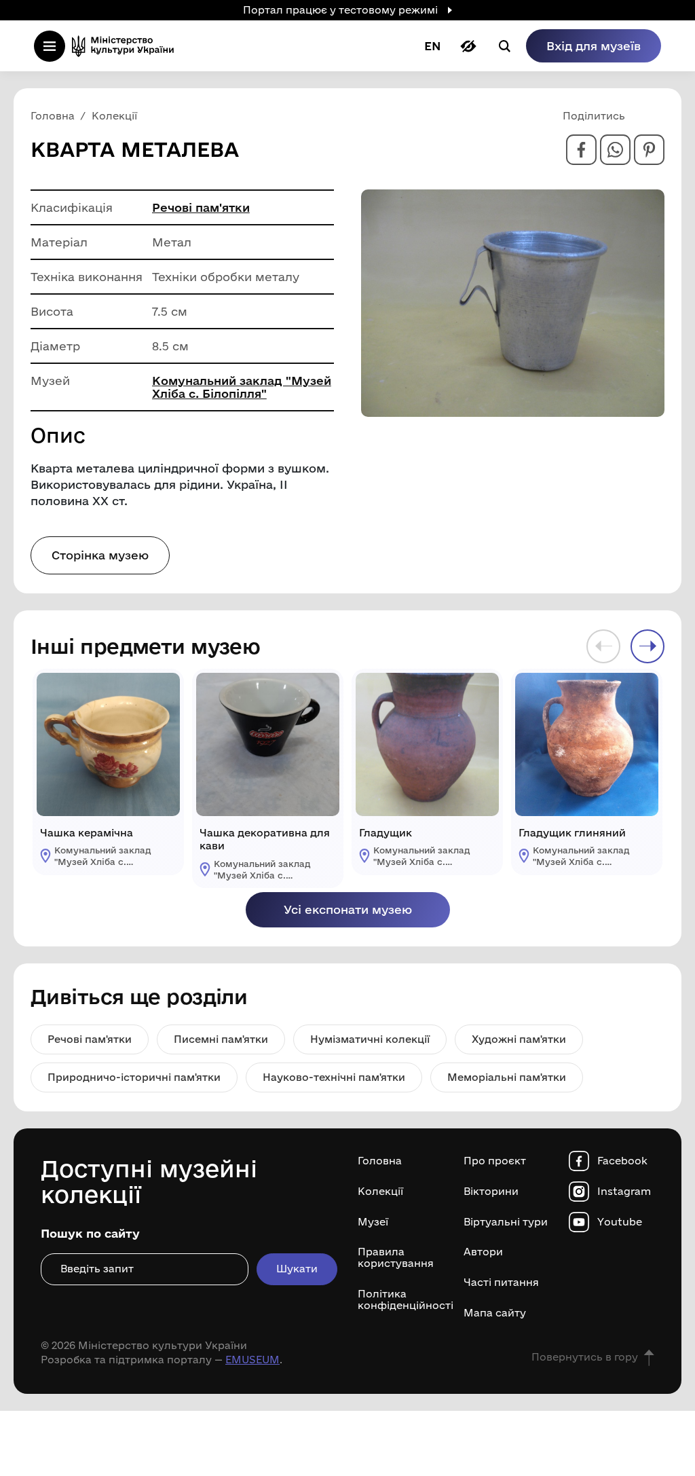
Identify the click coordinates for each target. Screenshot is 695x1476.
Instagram (624, 1191)
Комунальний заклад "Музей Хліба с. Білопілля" (241, 387)
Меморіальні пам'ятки (506, 1077)
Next (647, 646)
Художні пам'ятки (519, 1039)
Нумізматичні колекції (370, 1039)
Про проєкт (495, 1161)
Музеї (373, 1222)
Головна (380, 1161)
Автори (483, 1252)
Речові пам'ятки (201, 207)
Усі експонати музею (348, 909)
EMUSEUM (252, 1359)
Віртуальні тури (506, 1222)
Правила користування (396, 1258)
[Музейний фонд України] (127, 45)
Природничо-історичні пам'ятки (134, 1077)
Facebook (622, 1161)
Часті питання (501, 1282)
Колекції (380, 1191)
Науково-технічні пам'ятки (334, 1077)
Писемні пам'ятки (221, 1039)
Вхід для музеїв (593, 45)
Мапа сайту (495, 1313)
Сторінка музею (100, 555)
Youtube (619, 1222)
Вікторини (491, 1191)
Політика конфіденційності (400, 1300)
